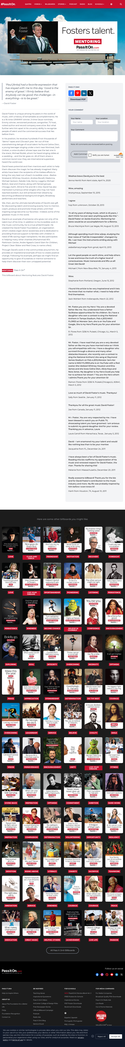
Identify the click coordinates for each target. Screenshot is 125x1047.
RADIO (82, 4)
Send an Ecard (38, 1024)
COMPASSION (31, 837)
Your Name (75, 118)
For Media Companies (104, 993)
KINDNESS (31, 628)
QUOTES (28, 4)
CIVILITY (93, 733)
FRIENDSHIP (52, 557)
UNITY (73, 767)
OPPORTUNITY (93, 837)
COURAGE (114, 698)
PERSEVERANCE (31, 767)
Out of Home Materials (104, 1007)
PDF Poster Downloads (73, 1003)
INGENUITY (93, 664)
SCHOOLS (99, 4)
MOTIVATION (73, 557)
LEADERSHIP (31, 733)
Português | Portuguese (73, 1021)
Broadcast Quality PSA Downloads (108, 996)
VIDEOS (37, 4)
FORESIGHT (114, 557)
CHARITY (73, 871)
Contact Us (6, 1017)
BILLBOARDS (50, 4)
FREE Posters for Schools (73, 996)
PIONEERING (72, 592)
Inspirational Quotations (42, 996)
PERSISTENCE (114, 592)
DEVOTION (11, 871)
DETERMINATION (73, 698)
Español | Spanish (70, 1017)
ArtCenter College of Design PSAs (45, 1003)
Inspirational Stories (71, 1000)
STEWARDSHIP (52, 698)
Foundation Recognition (11, 1014)
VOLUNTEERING (73, 837)
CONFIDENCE (93, 628)
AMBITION (93, 803)
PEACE (11, 698)
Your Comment (77, 130)
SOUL (31, 664)
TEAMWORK (114, 871)
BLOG (90, 4)
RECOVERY (93, 557)
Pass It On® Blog (39, 1020)
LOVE (10, 557)
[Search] (121, 4)
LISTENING (93, 592)
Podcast (36, 1014)
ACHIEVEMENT (72, 940)
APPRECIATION (31, 698)
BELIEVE (73, 733)
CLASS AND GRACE (32, 557)
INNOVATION (11, 906)
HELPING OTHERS (52, 940)
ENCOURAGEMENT (114, 628)
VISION (11, 767)
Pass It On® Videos (40, 1000)
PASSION (114, 940)
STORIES (61, 4)
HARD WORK (114, 803)
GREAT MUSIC (31, 940)
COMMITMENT (73, 803)
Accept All (115, 1036)
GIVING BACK (11, 803)
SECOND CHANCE (52, 628)
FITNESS (114, 767)
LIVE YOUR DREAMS (32, 593)
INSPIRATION (31, 803)
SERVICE (52, 733)
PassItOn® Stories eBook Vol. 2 (77, 993)
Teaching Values (39, 993)
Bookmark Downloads (72, 1007)
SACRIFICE (93, 871)
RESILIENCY (114, 837)
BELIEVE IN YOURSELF (73, 629)
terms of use (17, 1040)
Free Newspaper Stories (42, 1007)
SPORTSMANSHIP (52, 592)
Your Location (102, 118)
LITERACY (52, 871)
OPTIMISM (114, 664)
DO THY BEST (93, 698)
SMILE (114, 733)
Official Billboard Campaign (43, 1010)
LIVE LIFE (93, 940)
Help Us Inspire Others (10, 993)
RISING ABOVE (31, 871)
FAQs (4, 1010)
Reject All (102, 1036)
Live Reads (100, 1003)
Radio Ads (37, 1017)
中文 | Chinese (69, 1024)
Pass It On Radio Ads (103, 1000)
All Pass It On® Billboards (62, 950)
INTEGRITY (52, 664)
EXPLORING (11, 664)
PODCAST (73, 4)
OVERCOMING (73, 664)
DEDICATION (11, 940)
